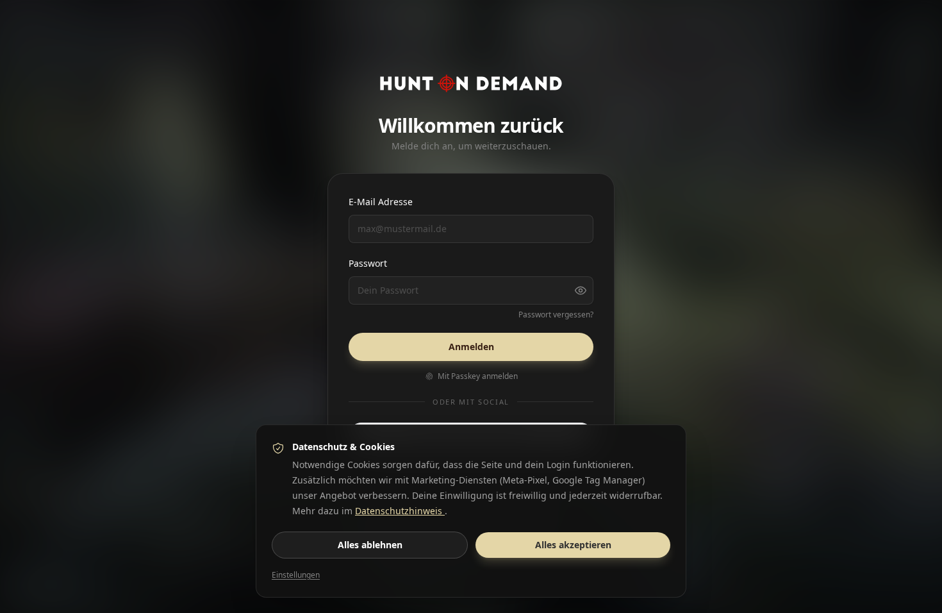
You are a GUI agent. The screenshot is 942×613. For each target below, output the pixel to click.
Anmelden (471, 346)
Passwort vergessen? (555, 315)
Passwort (368, 263)
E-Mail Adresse (381, 202)
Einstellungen (296, 575)
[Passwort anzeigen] (580, 290)
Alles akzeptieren (573, 545)
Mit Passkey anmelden (478, 376)
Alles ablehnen (370, 545)
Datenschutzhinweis (400, 511)
